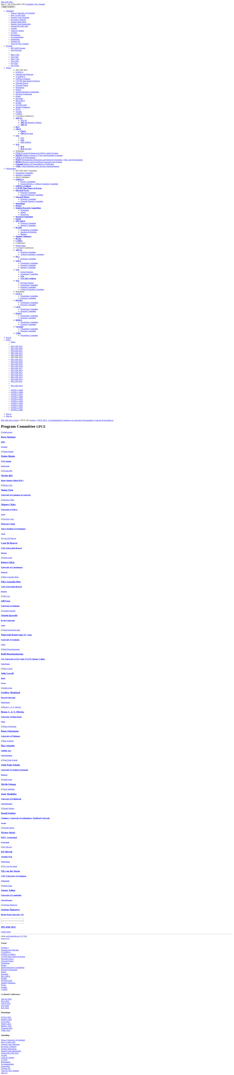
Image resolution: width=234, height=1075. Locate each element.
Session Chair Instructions (21, 24)
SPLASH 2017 (17, 368)
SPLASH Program (18, 48)
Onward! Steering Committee (31, 195)
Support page (5, 938)
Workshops (20, 87)
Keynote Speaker (27, 283)
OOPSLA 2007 (17, 394)
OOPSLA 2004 (17, 401)
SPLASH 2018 (17, 366)
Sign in (8, 414)
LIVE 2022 (5, 1022)
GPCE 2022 (5, 1003)
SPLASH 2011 (16, 381)
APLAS (23, 120)
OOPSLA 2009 (17, 390)
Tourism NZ (15, 42)
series (16, 420)
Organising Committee (29, 285)
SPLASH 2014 (17, 375)
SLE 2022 (5, 1008)
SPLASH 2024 (17, 353)
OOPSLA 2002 (17, 405)
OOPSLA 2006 (17, 397)
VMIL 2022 (5, 1030)
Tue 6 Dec (15, 57)
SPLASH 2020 (17, 362)
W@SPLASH (21, 105)
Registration (15, 35)
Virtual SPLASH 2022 (19, 26)
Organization (11, 168)
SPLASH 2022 (7, 420)
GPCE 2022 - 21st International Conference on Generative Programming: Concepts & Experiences (75, 420)
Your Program (16, 50)
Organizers (24, 210)
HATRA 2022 (6, 1019)
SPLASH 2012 (17, 379)
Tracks (8, 68)
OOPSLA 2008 (17, 392)
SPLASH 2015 (17, 373)
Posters (18, 90)
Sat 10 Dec (15, 66)
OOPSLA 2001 (17, 408)
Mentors (23, 234)
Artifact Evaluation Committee (32, 254)
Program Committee (28, 193)
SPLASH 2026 (17, 349)
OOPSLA (19, 72)
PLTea (18, 109)
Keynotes (19, 98)
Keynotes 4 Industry (18, 20)
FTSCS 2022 (6, 1017)
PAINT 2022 (6, 1024)
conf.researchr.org (12, 936)
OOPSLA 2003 (17, 403)
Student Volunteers (23, 107)
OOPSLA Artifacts (23, 79)
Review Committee (27, 182)
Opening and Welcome (24, 74)
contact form (6, 932)
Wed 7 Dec (15, 59)
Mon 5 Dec (15, 55)
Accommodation (17, 37)
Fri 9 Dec (14, 63)
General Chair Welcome (20, 17)
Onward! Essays (22, 83)
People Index (21, 246)
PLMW (18, 103)
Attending (10, 11)
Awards (14, 28)
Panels (18, 96)
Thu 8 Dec (15, 61)
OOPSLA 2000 (17, 410)
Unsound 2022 (6, 1028)
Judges (23, 212)
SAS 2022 (5, 1006)
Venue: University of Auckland (23, 13)
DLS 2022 (5, 1001)
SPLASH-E (20, 101)
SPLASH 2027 (17, 346)
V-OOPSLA (20, 77)
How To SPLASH (18, 15)
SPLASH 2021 (17, 359)
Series (13, 342)
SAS (22, 138)
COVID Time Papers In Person (28, 81)
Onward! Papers (22, 85)
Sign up (9, 416)
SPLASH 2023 (17, 355)
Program (9, 46)
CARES (19, 114)
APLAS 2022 (6, 999)
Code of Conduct (17, 31)
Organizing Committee (24, 173)
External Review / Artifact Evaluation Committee (39, 184)
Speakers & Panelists (28, 232)
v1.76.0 (23, 936)
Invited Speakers (26, 272)
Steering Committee (23, 175)
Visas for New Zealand (20, 44)
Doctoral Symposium (24, 94)
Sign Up (4, 1073)
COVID (14, 33)
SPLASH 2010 (17, 386)
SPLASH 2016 (17, 370)
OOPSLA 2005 (17, 399)
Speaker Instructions (18, 22)
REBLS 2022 (6, 1026)
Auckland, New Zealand (35, 4)
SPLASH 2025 (17, 351)
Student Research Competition (27, 92)
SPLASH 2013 (17, 377)
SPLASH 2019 (17, 364)
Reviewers (24, 214)
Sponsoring (15, 39)
